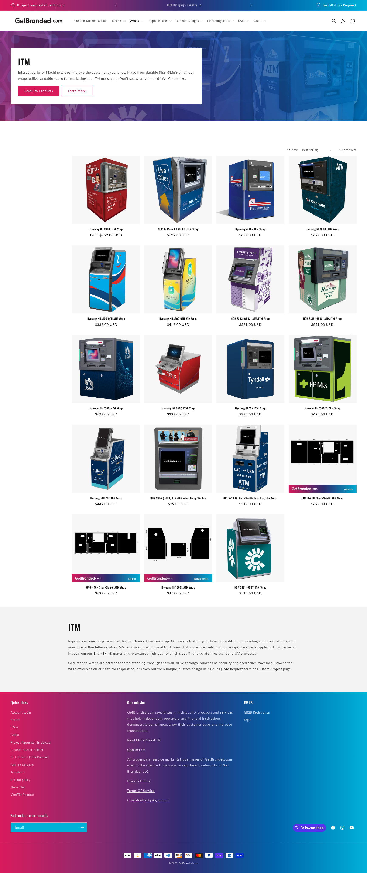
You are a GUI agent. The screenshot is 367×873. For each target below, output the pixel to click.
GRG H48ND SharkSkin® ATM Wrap (322, 498)
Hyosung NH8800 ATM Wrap (178, 408)
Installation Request (339, 5)
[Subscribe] (82, 827)
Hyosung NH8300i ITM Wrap (106, 229)
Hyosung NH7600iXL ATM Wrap (322, 408)
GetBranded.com (188, 863)
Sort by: (292, 150)
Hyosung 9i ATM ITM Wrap (250, 408)
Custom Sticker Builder (27, 750)
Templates (18, 772)
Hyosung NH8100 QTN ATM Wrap (106, 318)
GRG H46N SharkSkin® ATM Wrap (106, 587)
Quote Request (231, 669)
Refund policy (20, 780)
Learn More (77, 91)
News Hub (18, 787)
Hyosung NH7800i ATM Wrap (322, 229)
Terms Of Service (141, 791)
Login (247, 720)
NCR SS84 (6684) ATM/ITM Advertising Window (178, 498)
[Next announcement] (251, 5)
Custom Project (269, 669)
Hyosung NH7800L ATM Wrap (178, 587)
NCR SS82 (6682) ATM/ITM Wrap (250, 318)
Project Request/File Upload (41, 5)
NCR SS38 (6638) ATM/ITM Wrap (322, 318)
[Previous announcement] (115, 5)
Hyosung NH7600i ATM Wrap (106, 408)
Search (15, 720)
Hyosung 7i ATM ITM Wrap (250, 229)
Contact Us (136, 750)
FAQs (14, 727)
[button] (118, 20)
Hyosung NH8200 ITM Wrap (106, 498)
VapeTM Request (22, 795)
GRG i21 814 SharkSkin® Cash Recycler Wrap (250, 498)
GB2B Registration (257, 712)
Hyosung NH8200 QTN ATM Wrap (178, 318)
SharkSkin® (102, 653)
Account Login (21, 712)
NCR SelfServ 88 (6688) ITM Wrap (178, 229)
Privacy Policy (138, 781)
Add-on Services (22, 765)
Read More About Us (144, 740)
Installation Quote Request (30, 757)
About (15, 735)
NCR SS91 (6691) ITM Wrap (250, 587)
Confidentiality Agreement (148, 800)
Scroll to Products (38, 91)
